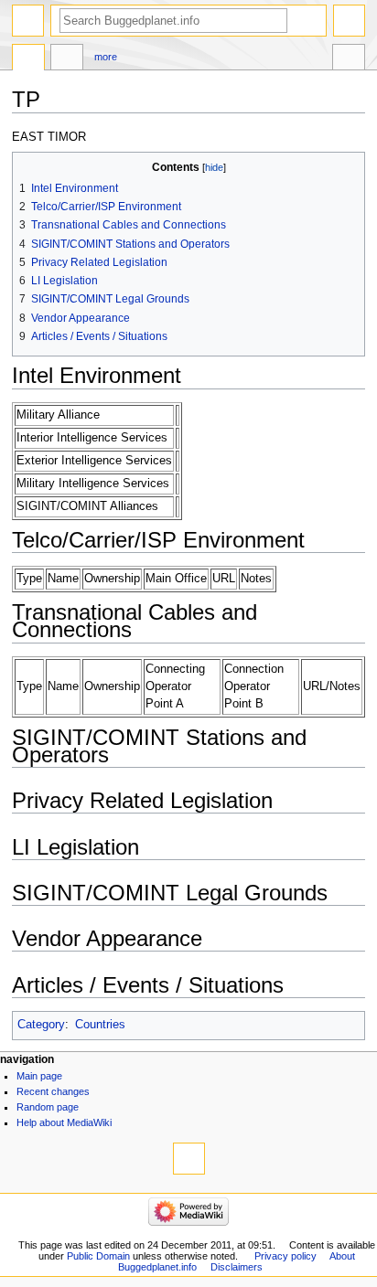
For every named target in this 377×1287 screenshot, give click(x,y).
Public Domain (98, 1255)
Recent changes (53, 1091)
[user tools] (349, 21)
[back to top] (189, 1159)
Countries (100, 1024)
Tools (348, 59)
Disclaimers (236, 1266)
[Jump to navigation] (28, 21)
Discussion (66, 59)
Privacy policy (285, 1255)
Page (28, 59)
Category (41, 1024)
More (105, 56)
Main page (39, 1075)
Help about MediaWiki (64, 1122)
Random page (47, 1106)
